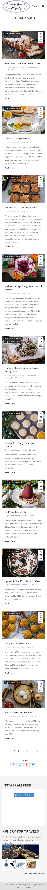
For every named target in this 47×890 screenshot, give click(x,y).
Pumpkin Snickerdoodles (17, 643)
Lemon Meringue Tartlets (17, 138)
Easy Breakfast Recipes (13, 34)
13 (37, 751)
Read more (9, 99)
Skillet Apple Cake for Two (18, 712)
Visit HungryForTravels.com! (34, 874)
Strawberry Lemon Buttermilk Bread (23, 63)
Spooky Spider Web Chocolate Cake (22, 581)
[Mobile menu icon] (43, 6)
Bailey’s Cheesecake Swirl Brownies (22, 207)
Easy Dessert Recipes (12, 37)
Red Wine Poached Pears (17, 512)
